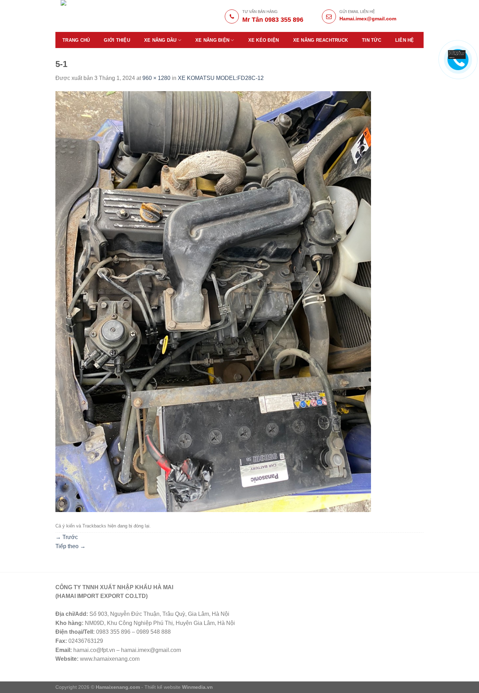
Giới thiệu (117, 40)
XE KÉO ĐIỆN (263, 40)
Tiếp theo (70, 546)
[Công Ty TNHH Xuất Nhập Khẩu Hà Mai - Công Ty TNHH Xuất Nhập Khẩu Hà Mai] (110, 16)
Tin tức (371, 40)
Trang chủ (76, 40)
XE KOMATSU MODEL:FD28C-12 (221, 78)
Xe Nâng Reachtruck (320, 40)
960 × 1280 (156, 78)
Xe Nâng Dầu (160, 40)
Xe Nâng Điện (212, 40)
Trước (66, 537)
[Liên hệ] (457, 54)
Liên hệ (404, 40)
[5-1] (213, 301)
